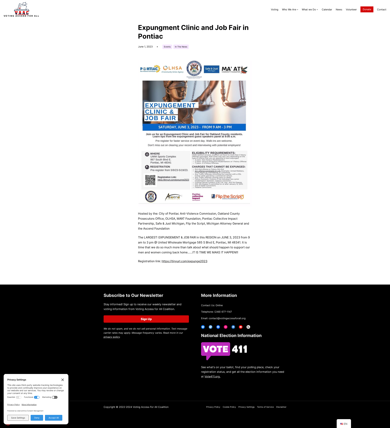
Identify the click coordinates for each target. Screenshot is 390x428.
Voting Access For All (21, 16)
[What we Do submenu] (317, 9)
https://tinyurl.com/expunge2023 (184, 261)
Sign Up (146, 319)
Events (167, 46)
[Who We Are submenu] (297, 9)
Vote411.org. (212, 376)
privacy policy (112, 336)
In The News (181, 46)
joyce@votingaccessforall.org (251, 388)
